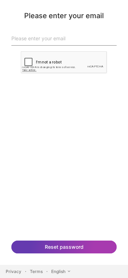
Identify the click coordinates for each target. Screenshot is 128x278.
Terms (36, 271)
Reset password (64, 247)
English (58, 271)
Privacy (13, 271)
